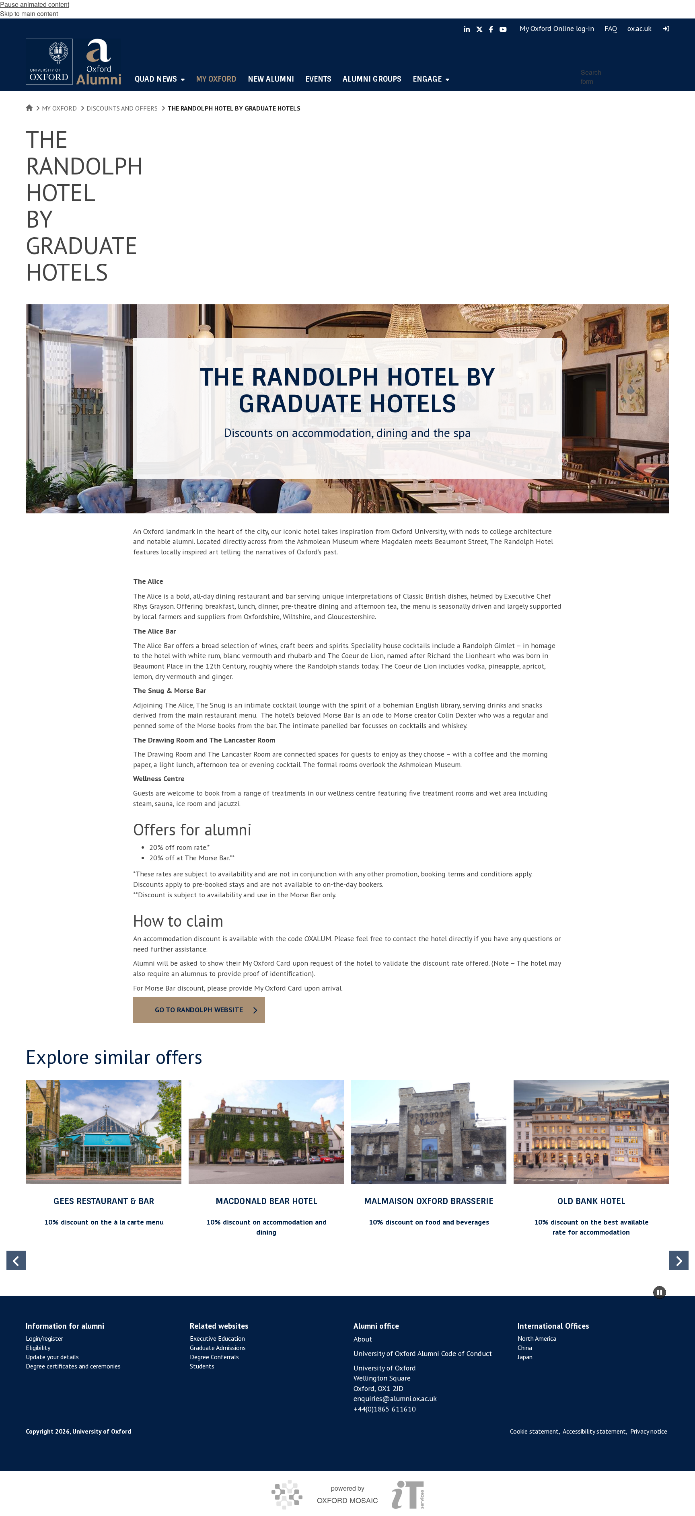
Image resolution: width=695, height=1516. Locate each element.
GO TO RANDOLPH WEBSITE (199, 1009)
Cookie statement (534, 1431)
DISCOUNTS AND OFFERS (122, 108)
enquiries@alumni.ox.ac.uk (395, 1398)
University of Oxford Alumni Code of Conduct (423, 1353)
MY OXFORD (59, 108)
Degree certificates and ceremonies (73, 1366)
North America (537, 1338)
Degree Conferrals (214, 1357)
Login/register (44, 1338)
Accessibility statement (594, 1431)
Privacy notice (648, 1431)
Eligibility (38, 1348)
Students (202, 1366)
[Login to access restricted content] (666, 28)
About (363, 1339)
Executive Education (217, 1338)
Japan (525, 1357)
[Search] (661, 94)
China (525, 1348)
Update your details (52, 1357)
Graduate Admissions (218, 1348)
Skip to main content (29, 13)
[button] (679, 1260)
